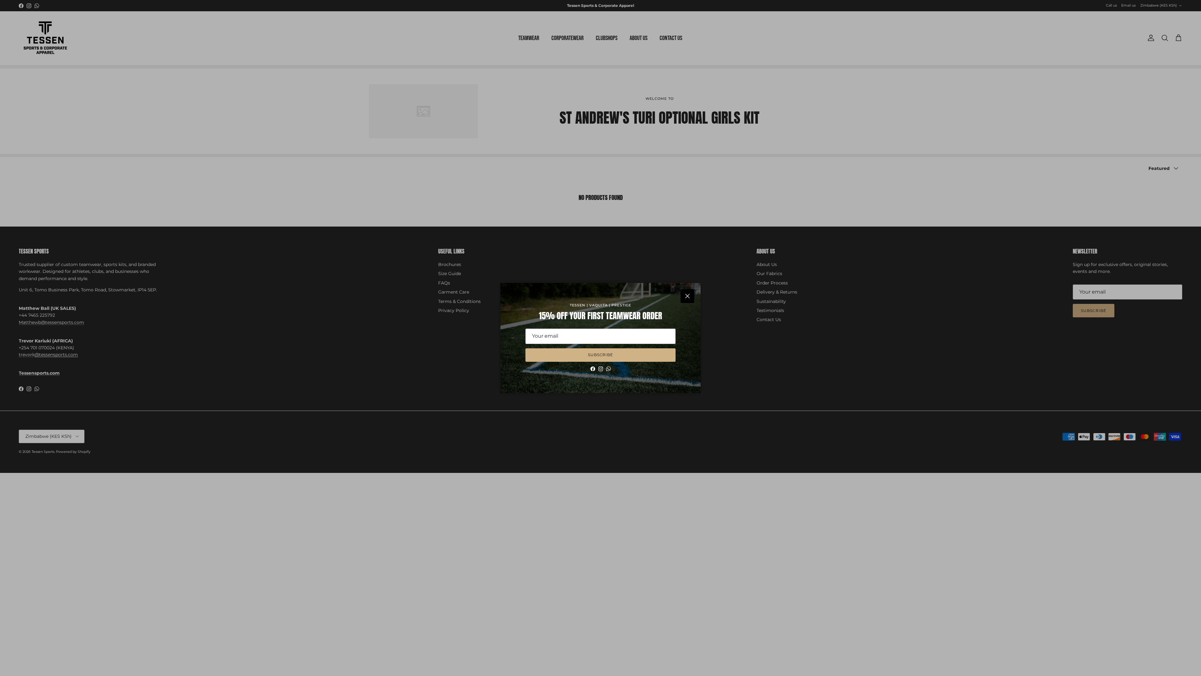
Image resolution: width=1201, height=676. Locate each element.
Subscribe (600, 354)
